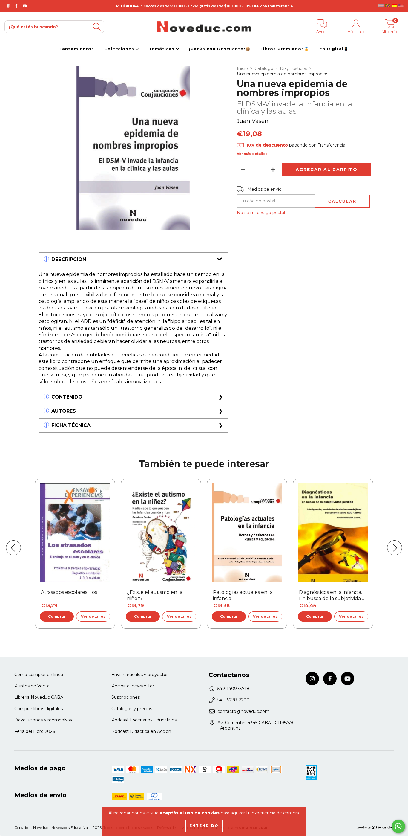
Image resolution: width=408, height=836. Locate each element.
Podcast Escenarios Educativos (144, 720)
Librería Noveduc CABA (38, 697)
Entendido (204, 825)
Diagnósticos (293, 68)
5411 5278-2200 (233, 700)
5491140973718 (233, 688)
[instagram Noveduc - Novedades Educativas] (8, 6)
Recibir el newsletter (132, 686)
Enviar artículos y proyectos (139, 674)
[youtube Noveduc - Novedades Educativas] (25, 6)
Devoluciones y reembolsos (43, 720)
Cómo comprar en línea (38, 674)
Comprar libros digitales (38, 708)
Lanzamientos (76, 48)
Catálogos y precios (131, 708)
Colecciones (120, 48)
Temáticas (162, 48)
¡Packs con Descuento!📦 (219, 48)
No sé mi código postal (261, 212)
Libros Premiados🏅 (284, 48)
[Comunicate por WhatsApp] (398, 826)
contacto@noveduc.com (243, 711)
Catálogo (263, 68)
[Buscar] (97, 27)
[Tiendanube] (375, 828)
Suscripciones (125, 697)
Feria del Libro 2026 (34, 731)
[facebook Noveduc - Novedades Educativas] (17, 6)
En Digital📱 (334, 48)
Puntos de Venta (32, 686)
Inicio (242, 68)
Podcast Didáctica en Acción (141, 731)
